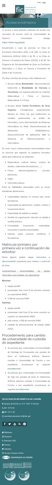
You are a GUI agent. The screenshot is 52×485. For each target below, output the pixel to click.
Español (39, 2)
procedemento (14, 368)
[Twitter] (9, 424)
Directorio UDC (10, 440)
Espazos (8, 436)
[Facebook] (4, 424)
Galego (44, 2)
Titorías (7, 444)
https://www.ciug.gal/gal (13, 42)
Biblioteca (8, 432)
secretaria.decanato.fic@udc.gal (17, 416)
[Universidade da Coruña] (17, 457)
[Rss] (19, 424)
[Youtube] (14, 424)
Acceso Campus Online (13, 453)
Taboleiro (7, 449)
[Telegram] (24, 424)
